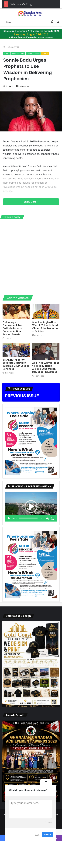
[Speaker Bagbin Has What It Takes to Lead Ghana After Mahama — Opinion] (45, 311)
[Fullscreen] (53, 518)
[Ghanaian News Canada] (31, 13)
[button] (31, 506)
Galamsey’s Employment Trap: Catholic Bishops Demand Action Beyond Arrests (13, 328)
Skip (37, 834)
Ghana (45, 53)
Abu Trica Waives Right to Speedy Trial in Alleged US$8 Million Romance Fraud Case (45, 367)
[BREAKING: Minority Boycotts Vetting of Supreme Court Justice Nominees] (16, 350)
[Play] (9, 518)
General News (33, 53)
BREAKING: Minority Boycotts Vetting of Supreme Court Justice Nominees (16, 364)
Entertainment (18, 53)
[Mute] (47, 518)
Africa (16, 47)
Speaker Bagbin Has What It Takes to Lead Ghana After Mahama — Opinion (45, 327)
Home (8, 47)
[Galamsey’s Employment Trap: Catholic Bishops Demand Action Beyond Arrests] (16, 311)
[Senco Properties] (31, 33)
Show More (30, 201)
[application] (31, 507)
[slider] (28, 518)
